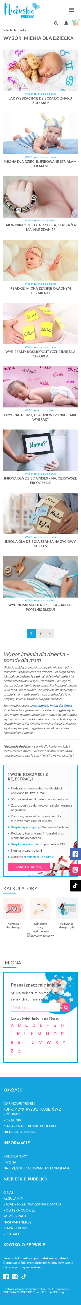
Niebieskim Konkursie (39, 857)
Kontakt (11, 1234)
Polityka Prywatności (19, 1292)
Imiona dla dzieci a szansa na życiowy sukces (40, 543)
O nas (8, 1192)
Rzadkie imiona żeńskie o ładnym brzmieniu (40, 290)
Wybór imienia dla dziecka (40, 93)
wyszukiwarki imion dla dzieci (50, 705)
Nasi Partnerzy (17, 1222)
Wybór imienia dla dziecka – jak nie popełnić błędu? (40, 607)
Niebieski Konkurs (19, 1132)
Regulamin (13, 1198)
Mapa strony (15, 1228)
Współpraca (15, 1216)
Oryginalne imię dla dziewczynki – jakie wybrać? (40, 417)
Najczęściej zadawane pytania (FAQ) (36, 1168)
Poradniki (12, 1120)
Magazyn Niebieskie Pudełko (29, 1126)
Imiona (9, 1162)
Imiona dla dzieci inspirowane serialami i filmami (40, 163)
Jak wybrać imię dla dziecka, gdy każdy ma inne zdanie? (40, 227)
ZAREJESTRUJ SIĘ (29, 867)
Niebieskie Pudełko (22, 10)
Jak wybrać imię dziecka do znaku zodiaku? (40, 100)
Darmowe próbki (19, 1103)
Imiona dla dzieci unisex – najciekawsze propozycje (40, 480)
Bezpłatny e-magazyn (26, 827)
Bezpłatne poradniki (25, 844)
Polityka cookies (19, 1210)
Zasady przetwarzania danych (32, 1204)
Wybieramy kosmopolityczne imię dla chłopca (40, 354)
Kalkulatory (15, 1156)
